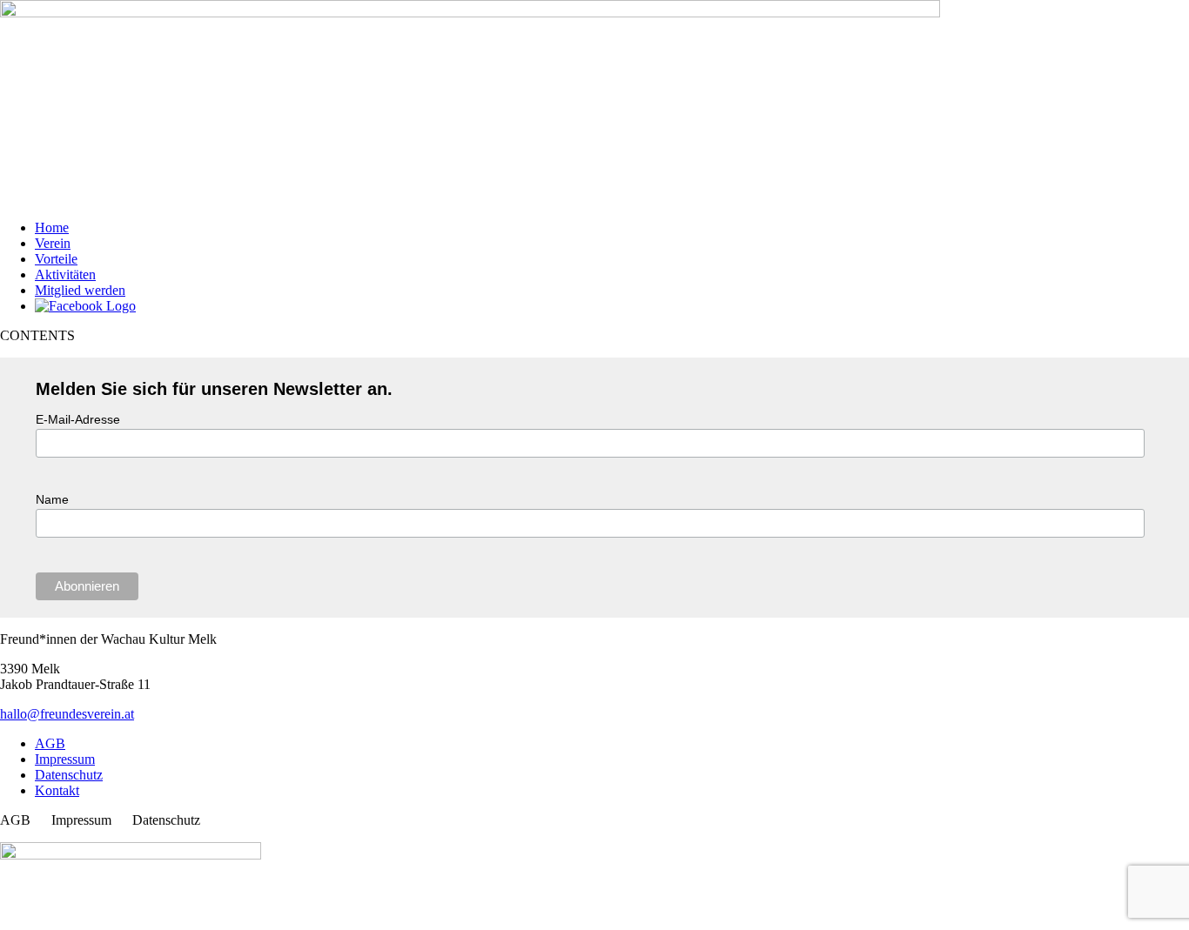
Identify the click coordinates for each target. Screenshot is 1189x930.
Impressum (65, 759)
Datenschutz (69, 774)
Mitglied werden (80, 290)
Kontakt (57, 790)
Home (52, 227)
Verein (53, 243)
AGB (50, 743)
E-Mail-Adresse (78, 419)
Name (52, 499)
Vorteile (56, 258)
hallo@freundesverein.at (67, 713)
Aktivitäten (65, 274)
